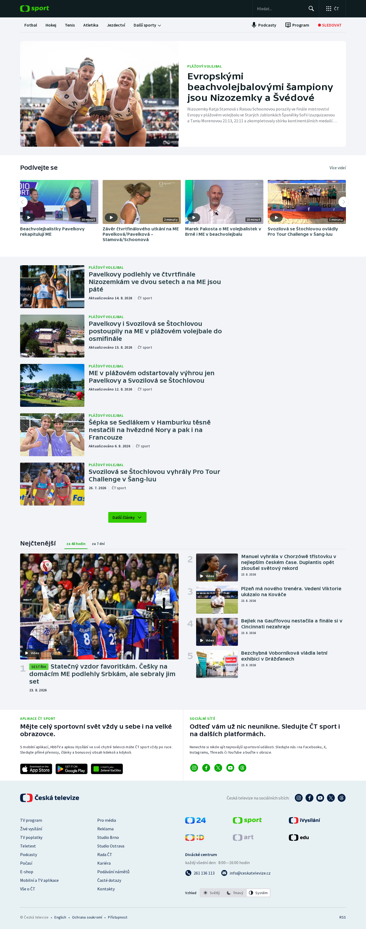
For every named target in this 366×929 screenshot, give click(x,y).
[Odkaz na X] (218, 768)
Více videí (338, 167)
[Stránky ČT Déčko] (194, 839)
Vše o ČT (27, 888)
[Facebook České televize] (309, 798)
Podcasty (28, 854)
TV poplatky (31, 837)
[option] (211, 893)
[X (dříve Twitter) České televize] (331, 798)
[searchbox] (280, 8)
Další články (124, 517)
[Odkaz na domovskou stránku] (42, 8)
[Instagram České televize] (298, 798)
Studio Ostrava (110, 846)
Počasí (26, 863)
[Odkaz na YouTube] (230, 768)
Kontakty (106, 888)
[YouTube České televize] (320, 798)
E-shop (26, 871)
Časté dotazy (109, 880)
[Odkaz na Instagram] (194, 768)
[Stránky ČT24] (195, 822)
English (60, 917)
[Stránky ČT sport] (247, 822)
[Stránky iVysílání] (304, 822)
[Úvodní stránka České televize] (50, 798)
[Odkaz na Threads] (242, 768)
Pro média (106, 820)
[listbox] (235, 892)
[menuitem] (30, 24)
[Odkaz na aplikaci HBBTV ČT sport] (107, 769)
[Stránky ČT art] (243, 839)
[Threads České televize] (341, 798)
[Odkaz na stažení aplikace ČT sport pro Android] (71, 769)
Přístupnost (117, 917)
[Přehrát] (28, 217)
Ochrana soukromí (87, 917)
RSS (342, 917)
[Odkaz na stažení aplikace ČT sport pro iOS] (36, 769)
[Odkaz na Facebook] (206, 768)
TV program (31, 820)
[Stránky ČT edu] (299, 839)
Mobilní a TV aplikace (39, 880)
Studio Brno (108, 837)
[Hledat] (311, 8)
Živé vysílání (31, 828)
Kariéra (104, 863)
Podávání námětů (113, 871)
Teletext (28, 846)
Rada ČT (104, 854)
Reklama (105, 828)
